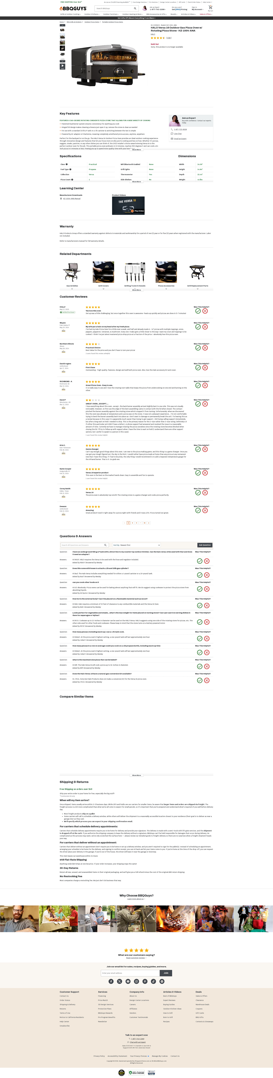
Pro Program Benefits (106, 1017)
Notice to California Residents (72, 1017)
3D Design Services (105, 1004)
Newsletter (102, 1021)
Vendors (133, 1013)
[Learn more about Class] (66, 164)
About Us (133, 996)
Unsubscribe (65, 1026)
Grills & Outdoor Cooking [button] (69, 14)
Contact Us (64, 996)
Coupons (199, 1009)
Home (62, 22)
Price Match (103, 1000)
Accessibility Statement (117, 1056)
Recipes (166, 1021)
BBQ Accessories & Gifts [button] (155, 14)
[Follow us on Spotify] (161, 981)
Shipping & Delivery (67, 1004)
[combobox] (136, 545)
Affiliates (133, 1009)
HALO (153, 34)
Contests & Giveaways (204, 1021)
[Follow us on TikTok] (153, 981)
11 (144, 523)
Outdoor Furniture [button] (110, 14)
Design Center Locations (168, 2)
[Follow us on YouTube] (128, 981)
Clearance (200, 1000)
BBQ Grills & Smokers (74, 22)
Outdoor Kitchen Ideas (172, 1009)
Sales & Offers (201, 996)
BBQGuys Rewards (105, 1013)
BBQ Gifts (199, 1017)
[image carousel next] (62, 61)
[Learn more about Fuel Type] (70, 169)
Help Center (64, 1021)
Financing (102, 996)
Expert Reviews (169, 1000)
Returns (63, 1009)
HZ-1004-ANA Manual (71, 198)
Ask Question (205, 545)
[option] (62, 32)
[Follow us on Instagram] (136, 981)
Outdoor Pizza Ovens (92, 22)
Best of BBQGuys (170, 996)
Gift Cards (182, 2)
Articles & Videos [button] (188, 14)
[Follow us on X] (119, 981)
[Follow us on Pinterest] (144, 981)
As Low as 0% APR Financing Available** (117, 2)
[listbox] (62, 43)
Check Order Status (194, 2)
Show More (136, 149)
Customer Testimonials (139, 1017)
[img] (107, 65)
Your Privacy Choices (138, 1056)
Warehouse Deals (202, 1004)
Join (166, 973)
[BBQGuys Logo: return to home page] (76, 8)
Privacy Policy (99, 1056)
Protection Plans (104, 1009)
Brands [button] (173, 14)
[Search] (135, 8)
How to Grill (167, 1013)
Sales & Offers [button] (205, 14)
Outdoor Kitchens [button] (91, 14)
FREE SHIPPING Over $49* (71, 2)
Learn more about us (135, 899)
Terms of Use (65, 1013)
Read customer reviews (135, 958)
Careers (133, 1004)
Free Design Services (140, 2)
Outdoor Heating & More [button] (132, 14)
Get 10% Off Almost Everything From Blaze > (136, 18)
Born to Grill (168, 1017)
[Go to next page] (148, 523)
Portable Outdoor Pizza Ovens (112, 22)
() (168, 38)
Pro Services (153, 2)
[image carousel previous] (62, 25)
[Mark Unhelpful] (205, 311)
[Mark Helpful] (198, 311)
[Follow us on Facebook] (111, 981)
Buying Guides (169, 1004)
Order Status (65, 1000)
